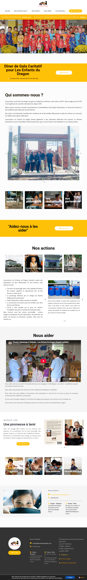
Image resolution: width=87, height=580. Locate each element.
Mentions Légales (66, 559)
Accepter (70, 577)
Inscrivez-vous (13, 17)
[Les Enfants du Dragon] (43, 4)
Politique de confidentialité (68, 563)
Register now (71, 17)
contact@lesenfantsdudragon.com (60, 494)
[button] (6, 153)
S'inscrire (65, 72)
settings (60, 578)
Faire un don (65, 228)
